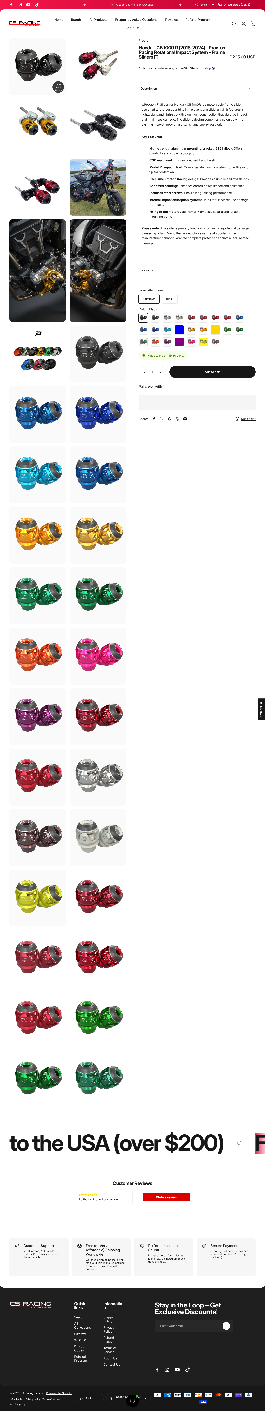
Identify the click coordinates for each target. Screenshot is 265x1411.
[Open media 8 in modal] (37, 354)
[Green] (227, 329)
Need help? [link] (248, 418)
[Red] (191, 317)
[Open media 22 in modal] (98, 716)
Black (169, 298)
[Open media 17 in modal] (37, 595)
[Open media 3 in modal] (98, 126)
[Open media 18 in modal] (98, 595)
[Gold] (191, 329)
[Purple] (167, 342)
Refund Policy (108, 1339)
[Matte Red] (203, 317)
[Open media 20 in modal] (98, 656)
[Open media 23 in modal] (37, 777)
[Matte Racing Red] (227, 317)
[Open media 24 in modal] (98, 777)
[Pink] (191, 342)
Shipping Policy (110, 1319)
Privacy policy (33, 1399)
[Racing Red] (215, 317)
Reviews (80, 1334)
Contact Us (111, 1364)
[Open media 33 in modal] (37, 1079)
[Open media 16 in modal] (98, 535)
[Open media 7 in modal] (98, 270)
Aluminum (149, 298)
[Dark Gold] (203, 329)
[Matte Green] (239, 329)
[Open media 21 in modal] (37, 716)
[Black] (143, 317)
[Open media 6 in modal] (37, 270)
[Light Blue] (167, 329)
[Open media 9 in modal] (98, 354)
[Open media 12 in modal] (98, 414)
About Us (110, 1358)
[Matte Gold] (215, 329)
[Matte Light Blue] (179, 329)
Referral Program (80, 1358)
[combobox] (205, 4)
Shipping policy (17, 1404)
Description (149, 88)
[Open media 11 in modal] (37, 414)
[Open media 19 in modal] (37, 656)
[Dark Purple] (179, 342)
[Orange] (155, 342)
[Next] (180, 4)
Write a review (166, 1197)
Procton (144, 40)
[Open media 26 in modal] (98, 837)
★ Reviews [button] (261, 709)
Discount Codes (80, 1348)
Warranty (147, 270)
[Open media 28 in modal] (98, 898)
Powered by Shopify (59, 1393)
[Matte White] (179, 317)
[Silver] (167, 317)
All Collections (82, 1325)
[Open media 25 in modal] (37, 837)
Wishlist (80, 1340)
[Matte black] (155, 317)
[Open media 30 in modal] (98, 958)
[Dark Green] (143, 342)
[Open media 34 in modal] (98, 1079)
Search (79, 1317)
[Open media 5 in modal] (98, 187)
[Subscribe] (226, 1326)
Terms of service (51, 1399)
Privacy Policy (108, 1329)
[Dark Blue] (155, 329)
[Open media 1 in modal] (98, 66)
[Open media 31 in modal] (37, 1019)
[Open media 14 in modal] (98, 474)
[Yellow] (203, 342)
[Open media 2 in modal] (37, 126)
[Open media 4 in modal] (37, 187)
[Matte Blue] (143, 329)
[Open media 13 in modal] (37, 474)
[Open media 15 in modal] (37, 535)
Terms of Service (109, 1350)
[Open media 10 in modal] (37, 66)
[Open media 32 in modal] (98, 1019)
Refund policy (16, 1399)
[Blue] (239, 317)
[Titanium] (215, 342)
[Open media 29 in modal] (37, 958)
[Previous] (85, 4)
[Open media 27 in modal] (37, 898)
